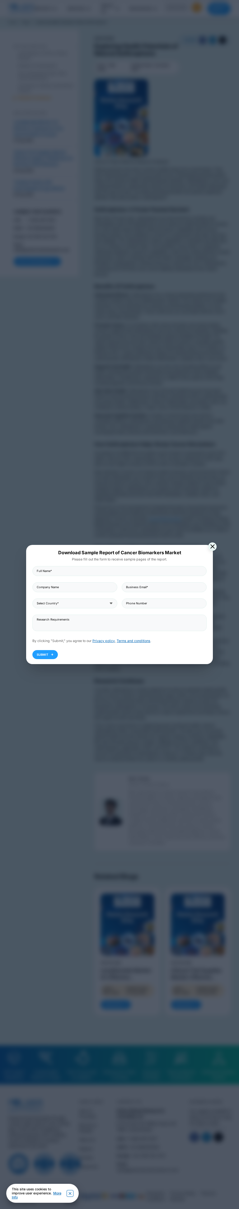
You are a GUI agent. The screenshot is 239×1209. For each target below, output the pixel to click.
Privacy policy (103, 641)
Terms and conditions (133, 641)
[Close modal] (212, 546)
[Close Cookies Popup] (70, 1193)
